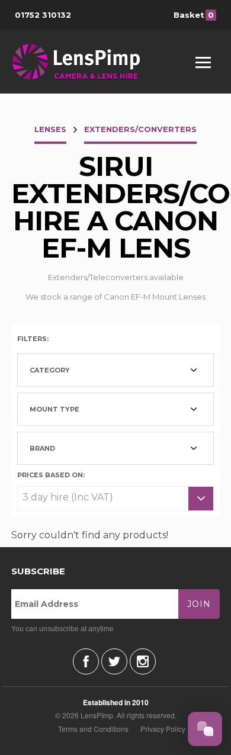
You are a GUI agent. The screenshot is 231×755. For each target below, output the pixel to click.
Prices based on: (51, 474)
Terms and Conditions (93, 729)
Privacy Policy (162, 729)
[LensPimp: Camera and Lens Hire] (84, 61)
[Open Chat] (205, 729)
